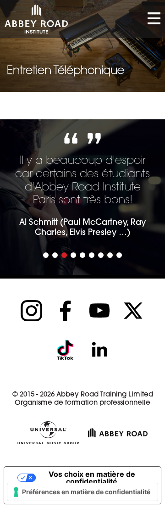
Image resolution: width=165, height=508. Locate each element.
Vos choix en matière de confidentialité (92, 477)
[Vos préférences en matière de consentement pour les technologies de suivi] (82, 492)
